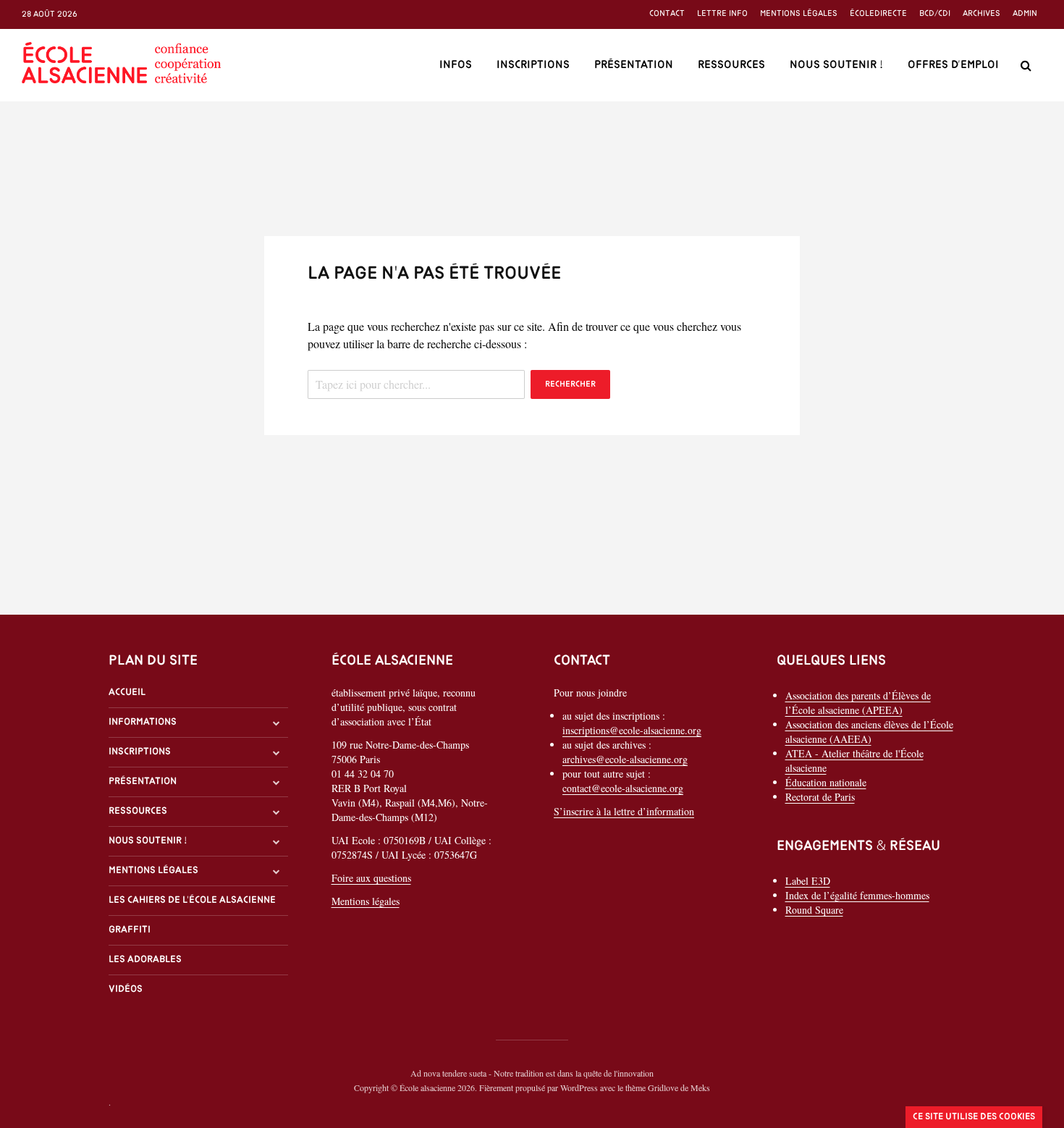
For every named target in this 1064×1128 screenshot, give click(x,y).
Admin (1025, 13)
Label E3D (807, 881)
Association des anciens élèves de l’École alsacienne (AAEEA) (869, 731)
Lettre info (722, 13)
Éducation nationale (825, 782)
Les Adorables (145, 959)
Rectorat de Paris (820, 797)
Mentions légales (798, 13)
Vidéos (126, 989)
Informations (143, 722)
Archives (981, 13)
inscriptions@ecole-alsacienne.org (631, 730)
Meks (700, 1087)
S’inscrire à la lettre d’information (624, 811)
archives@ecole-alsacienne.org (625, 759)
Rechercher (570, 384)
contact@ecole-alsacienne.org (622, 788)
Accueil (127, 692)
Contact (667, 13)
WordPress (579, 1087)
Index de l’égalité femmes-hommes (857, 895)
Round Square (814, 910)
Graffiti (130, 930)
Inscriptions (533, 65)
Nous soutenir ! (836, 65)
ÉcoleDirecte (878, 13)
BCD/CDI (934, 13)
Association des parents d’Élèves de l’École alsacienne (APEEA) (858, 703)
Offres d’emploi (953, 65)
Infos (455, 65)
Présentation (633, 65)
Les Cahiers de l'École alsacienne (192, 900)
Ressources (731, 65)
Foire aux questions (371, 878)
